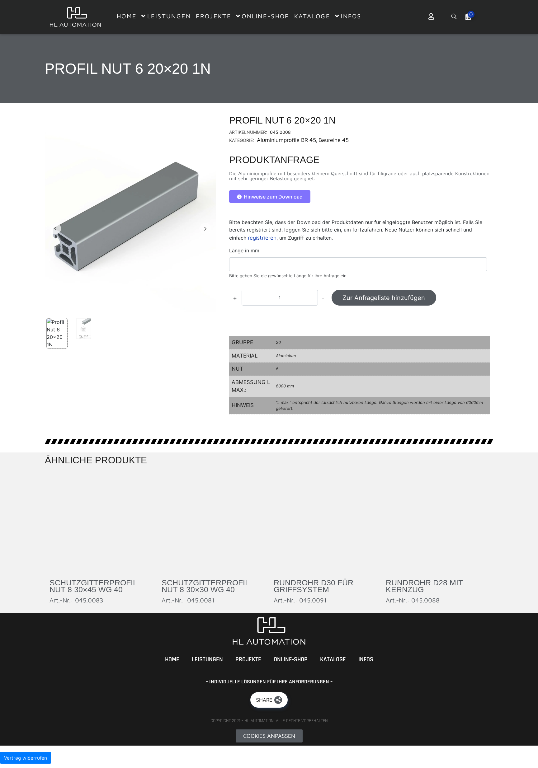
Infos (365, 659)
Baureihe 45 (334, 140)
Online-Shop (291, 659)
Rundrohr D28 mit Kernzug (424, 586)
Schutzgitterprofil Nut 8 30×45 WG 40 (93, 586)
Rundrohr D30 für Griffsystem (313, 586)
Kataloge (333, 659)
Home (172, 659)
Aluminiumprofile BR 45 (286, 140)
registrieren (262, 237)
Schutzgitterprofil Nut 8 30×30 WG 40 (205, 586)
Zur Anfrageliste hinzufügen (383, 298)
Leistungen (207, 659)
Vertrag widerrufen (25, 758)
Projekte (248, 659)
